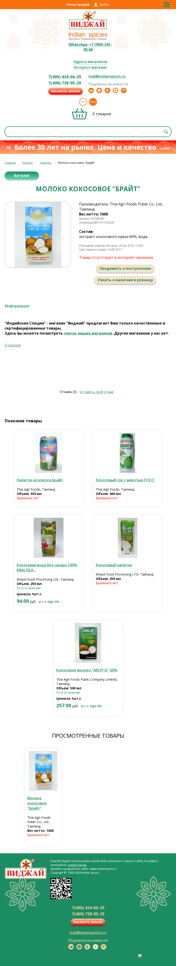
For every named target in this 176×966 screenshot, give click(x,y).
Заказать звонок (65, 91)
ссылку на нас (77, 865)
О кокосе (13, 345)
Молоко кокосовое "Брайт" (37, 803)
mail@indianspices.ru (107, 76)
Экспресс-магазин (90, 67)
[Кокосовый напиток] (127, 538)
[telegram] (99, 90)
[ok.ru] (107, 90)
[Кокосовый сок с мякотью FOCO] (127, 453)
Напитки (45, 163)
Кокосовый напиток (114, 565)
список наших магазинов (88, 333)
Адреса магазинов (90, 61)
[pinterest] (123, 90)
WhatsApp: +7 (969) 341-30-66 (90, 47)
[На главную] (88, 28)
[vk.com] (91, 90)
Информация (17, 305)
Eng (93, 102)
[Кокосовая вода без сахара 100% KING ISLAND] (48, 538)
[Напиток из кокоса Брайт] (48, 453)
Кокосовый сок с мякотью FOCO (125, 480)
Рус (82, 102)
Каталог (27, 163)
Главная (10, 163)
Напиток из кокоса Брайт (40, 480)
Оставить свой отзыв (96, 392)
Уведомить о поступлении (125, 268)
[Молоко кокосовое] (43, 771)
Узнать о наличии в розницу (125, 279)
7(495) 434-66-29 (64, 76)
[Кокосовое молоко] (88, 643)
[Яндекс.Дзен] (115, 90)
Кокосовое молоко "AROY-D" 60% (86, 670)
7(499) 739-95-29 (64, 83)
